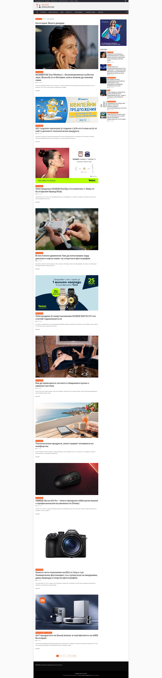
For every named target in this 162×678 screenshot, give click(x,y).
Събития (109, 64)
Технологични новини (111, 77)
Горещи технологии (53, 12)
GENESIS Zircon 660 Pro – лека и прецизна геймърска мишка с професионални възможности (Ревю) (66, 502)
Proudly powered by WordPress (70, 675)
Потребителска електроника (113, 112)
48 (70, 655)
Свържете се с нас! (54, 1)
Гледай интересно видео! (63, 1)
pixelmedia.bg (44, 664)
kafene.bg (60, 664)
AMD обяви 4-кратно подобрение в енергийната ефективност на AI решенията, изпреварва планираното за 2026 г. (116, 83)
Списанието (71, 1)
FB (125, 1)
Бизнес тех (68, 12)
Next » (74, 655)
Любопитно (100, 12)
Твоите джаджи (78, 12)
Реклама (76, 1)
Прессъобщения (48, 632)
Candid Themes (95, 675)
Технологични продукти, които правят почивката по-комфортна (64, 445)
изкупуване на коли (52, 664)
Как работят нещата (90, 12)
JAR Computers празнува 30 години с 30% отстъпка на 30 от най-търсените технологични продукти (66, 130)
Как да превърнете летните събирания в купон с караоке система (62, 384)
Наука (61, 12)
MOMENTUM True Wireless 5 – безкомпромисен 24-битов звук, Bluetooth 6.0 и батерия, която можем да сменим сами (64, 77)
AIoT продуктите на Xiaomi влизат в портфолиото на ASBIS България (66, 637)
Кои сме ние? (47, 1)
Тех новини (43, 12)
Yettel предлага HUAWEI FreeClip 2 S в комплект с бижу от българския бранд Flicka (64, 190)
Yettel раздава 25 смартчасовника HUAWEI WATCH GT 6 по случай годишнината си (65, 317)
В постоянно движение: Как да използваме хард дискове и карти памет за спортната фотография (62, 257)
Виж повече (37, 90)
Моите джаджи (39, 72)
